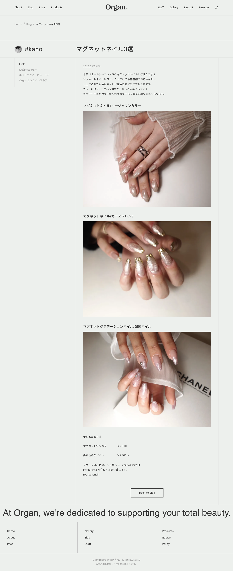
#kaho (33, 49)
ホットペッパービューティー (35, 75)
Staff (160, 7)
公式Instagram (28, 70)
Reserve (204, 7)
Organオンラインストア (33, 80)
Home (18, 24)
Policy (166, 544)
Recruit (188, 7)
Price (42, 7)
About (18, 7)
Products (56, 7)
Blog (30, 7)
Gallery (174, 7)
